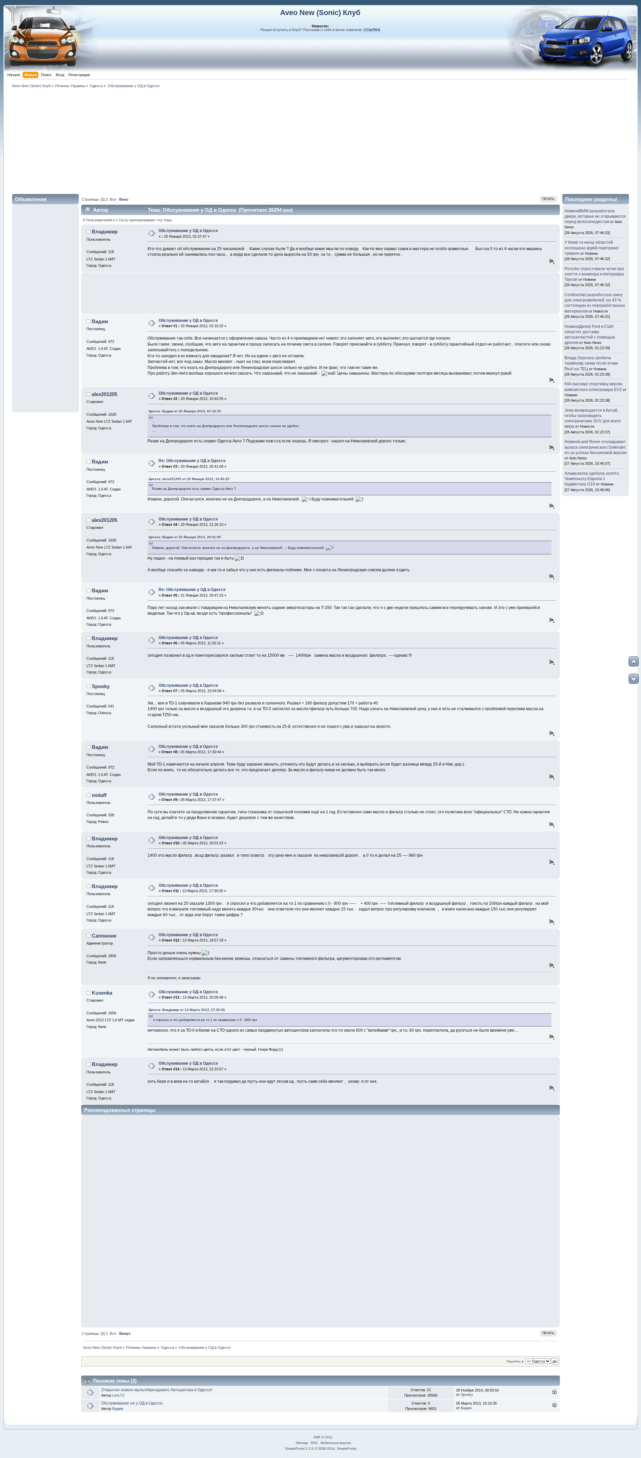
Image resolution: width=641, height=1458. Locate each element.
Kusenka (102, 993)
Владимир (105, 231)
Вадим (100, 321)
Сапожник (104, 936)
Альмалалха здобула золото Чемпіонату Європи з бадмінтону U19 (592, 478)
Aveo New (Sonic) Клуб (320, 12)
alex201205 (104, 394)
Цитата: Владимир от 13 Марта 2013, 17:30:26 (187, 1010)
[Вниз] (633, 678)
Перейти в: (515, 1361)
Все (113, 199)
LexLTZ (118, 1395)
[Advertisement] (320, 140)
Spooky (101, 686)
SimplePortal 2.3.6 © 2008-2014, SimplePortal (320, 1448)
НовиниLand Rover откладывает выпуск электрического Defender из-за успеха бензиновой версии (596, 447)
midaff (99, 795)
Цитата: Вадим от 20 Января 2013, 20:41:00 (185, 537)
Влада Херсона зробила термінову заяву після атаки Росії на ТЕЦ (591, 363)
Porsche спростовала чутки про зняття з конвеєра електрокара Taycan (594, 274)
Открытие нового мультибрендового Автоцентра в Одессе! (156, 1390)
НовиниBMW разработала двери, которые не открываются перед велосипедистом (595, 216)
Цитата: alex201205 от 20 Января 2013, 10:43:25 (189, 479)
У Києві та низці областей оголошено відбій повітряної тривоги (592, 247)
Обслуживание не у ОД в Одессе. (132, 1403)
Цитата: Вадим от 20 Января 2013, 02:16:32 (185, 411)
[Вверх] (633, 661)
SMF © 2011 (323, 1437)
